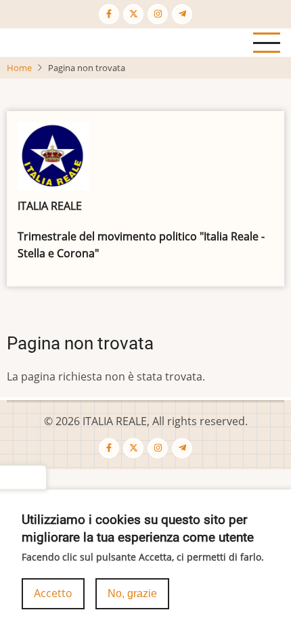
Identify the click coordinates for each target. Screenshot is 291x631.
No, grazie (132, 593)
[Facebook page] (109, 14)
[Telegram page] (182, 14)
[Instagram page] (158, 14)
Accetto (53, 593)
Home (19, 68)
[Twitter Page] (133, 14)
